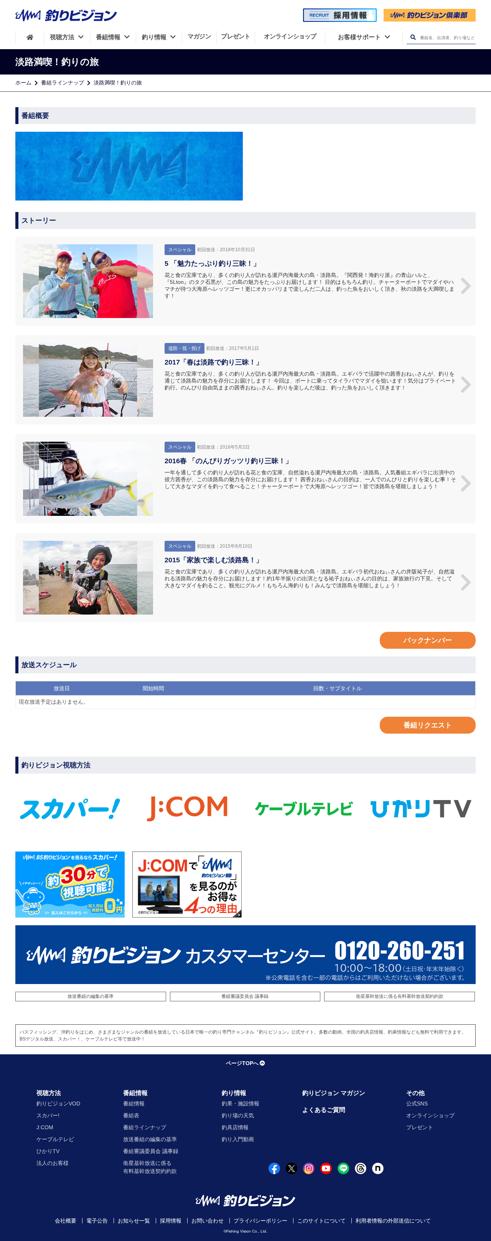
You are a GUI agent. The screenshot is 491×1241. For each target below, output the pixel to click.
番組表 (131, 1115)
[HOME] (30, 37)
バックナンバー (428, 640)
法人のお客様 (52, 1163)
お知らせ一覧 (134, 1221)
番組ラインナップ (62, 83)
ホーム (23, 83)
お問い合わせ (207, 1221)
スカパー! (47, 1115)
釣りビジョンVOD (58, 1103)
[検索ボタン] (413, 37)
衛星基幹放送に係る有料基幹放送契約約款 (399, 996)
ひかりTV (47, 1151)
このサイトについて (321, 1221)
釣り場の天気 (238, 1115)
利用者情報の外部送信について (393, 1221)
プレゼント (419, 1127)
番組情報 (135, 1093)
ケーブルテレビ (55, 1139)
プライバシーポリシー (260, 1221)
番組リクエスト (428, 725)
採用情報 (170, 1221)
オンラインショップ (430, 1115)
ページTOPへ (242, 1063)
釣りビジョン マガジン (333, 1093)
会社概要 (65, 1221)
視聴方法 (48, 1093)
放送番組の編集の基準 (91, 996)
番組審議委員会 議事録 (245, 996)
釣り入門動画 (238, 1139)
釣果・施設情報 (240, 1103)
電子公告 (97, 1221)
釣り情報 (234, 1093)
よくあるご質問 (323, 1110)
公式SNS (417, 1103)
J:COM (44, 1127)
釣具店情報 (235, 1127)
